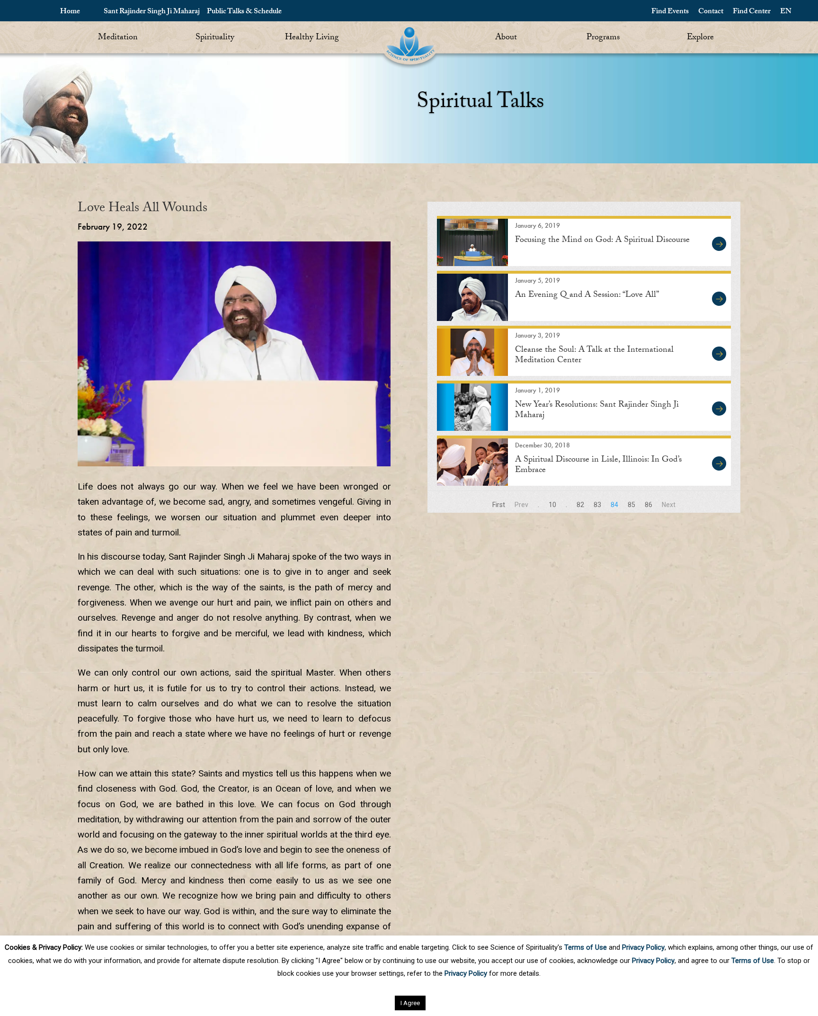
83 (597, 504)
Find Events (670, 12)
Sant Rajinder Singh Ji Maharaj (152, 12)
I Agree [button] (410, 1003)
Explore (700, 38)
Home (70, 12)
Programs (603, 38)
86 (648, 504)
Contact (710, 12)
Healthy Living (312, 38)
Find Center (752, 12)
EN (785, 12)
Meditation (118, 38)
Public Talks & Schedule (244, 12)
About (506, 38)
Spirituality (215, 38)
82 (580, 504)
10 (552, 504)
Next (669, 504)
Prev (521, 504)
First (498, 504)
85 (631, 504)
